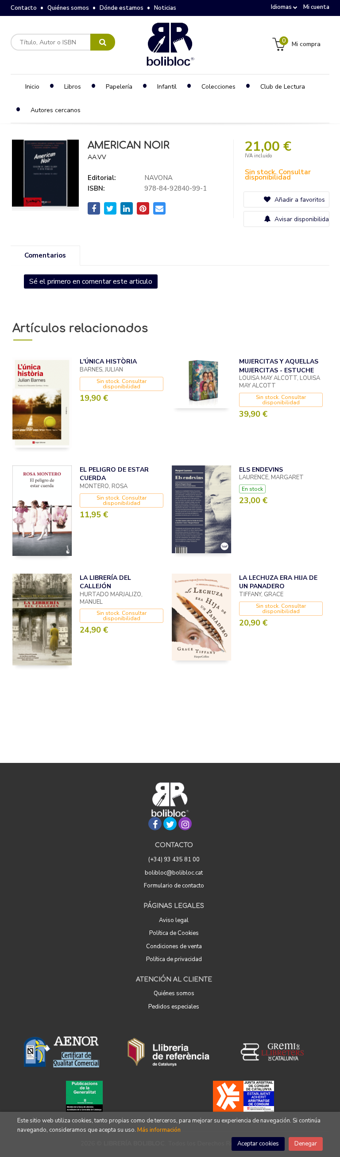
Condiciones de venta (174, 946)
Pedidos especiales (173, 1007)
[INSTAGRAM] (185, 823)
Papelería (119, 86)
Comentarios (45, 255)
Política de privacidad (174, 959)
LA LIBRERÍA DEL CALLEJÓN (105, 582)
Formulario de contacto (174, 886)
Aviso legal (174, 920)
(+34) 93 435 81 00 (174, 860)
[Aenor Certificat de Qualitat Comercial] (61, 1051)
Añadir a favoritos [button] (299, 199)
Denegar (305, 1144)
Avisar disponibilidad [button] (301, 219)
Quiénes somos (68, 8)
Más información (159, 1130)
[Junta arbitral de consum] (243, 1096)
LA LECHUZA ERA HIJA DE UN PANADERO (278, 582)
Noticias (165, 8)
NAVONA (158, 177)
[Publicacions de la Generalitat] (84, 1096)
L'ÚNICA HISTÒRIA (108, 361)
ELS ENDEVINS (261, 469)
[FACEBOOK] (155, 823)
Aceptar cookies (258, 1144)
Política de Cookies (174, 933)
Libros (72, 86)
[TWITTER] (170, 823)
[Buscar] (102, 42)
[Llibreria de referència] (168, 1051)
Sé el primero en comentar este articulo (90, 281)
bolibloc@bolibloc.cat (174, 873)
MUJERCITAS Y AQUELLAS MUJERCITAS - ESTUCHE (278, 366)
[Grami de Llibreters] (277, 1051)
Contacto (24, 8)
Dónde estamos (121, 8)
